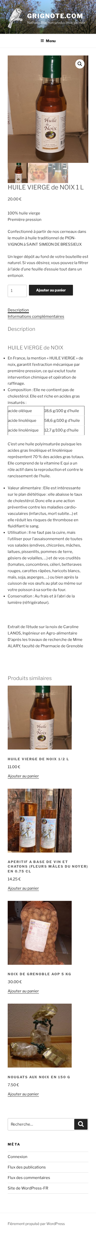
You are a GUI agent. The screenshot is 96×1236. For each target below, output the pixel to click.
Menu (51, 41)
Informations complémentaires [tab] (36, 316)
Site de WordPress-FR (28, 1188)
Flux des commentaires (29, 1177)
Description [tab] (18, 310)
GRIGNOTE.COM (55, 16)
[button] (79, 64)
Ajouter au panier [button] (23, 776)
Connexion (17, 1156)
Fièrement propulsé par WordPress (36, 1223)
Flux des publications (27, 1167)
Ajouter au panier (51, 290)
